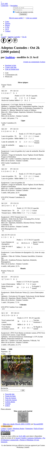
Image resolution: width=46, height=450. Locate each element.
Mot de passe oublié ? (16, 18)
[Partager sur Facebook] (3, 42)
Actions (42, 62)
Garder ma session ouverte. (24, 12)
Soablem (10, 57)
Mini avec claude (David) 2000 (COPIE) (17, 424)
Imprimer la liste (10, 65)
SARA (7, 405)
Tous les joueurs (10, 398)
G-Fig (7, 27)
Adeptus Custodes (14, 37)
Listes (7, 21)
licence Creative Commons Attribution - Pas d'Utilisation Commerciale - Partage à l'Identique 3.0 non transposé (23, 440)
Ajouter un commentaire (31, 62)
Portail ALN (5, 430)
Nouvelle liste (9, 394)
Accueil (3, 37)
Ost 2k (24, 37)
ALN (7, 29)
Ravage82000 (38, 424)
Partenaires (29, 428)
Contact (7, 31)
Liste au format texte (12, 69)
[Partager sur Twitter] (9, 42)
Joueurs (7, 23)
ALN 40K (4, 4)
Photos (7, 25)
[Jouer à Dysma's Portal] (17, 386)
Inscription (14, 5)
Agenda (7, 404)
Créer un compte (31, 18)
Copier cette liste (10, 67)
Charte (9, 428)
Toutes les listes (10, 396)
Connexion (4, 5)
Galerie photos (10, 402)
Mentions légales (18, 428)
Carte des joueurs (11, 400)
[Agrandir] (23, 422)
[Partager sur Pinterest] (15, 42)
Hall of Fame (38, 428)
